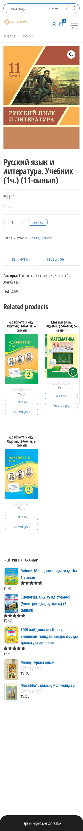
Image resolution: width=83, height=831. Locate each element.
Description (21, 259)
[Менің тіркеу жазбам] (54, 24)
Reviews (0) (55, 259)
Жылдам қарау (22, 412)
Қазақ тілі (9, 36)
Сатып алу (38, 222)
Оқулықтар (46, 238)
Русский (28, 36)
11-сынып (33, 238)
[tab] (25, 259)
